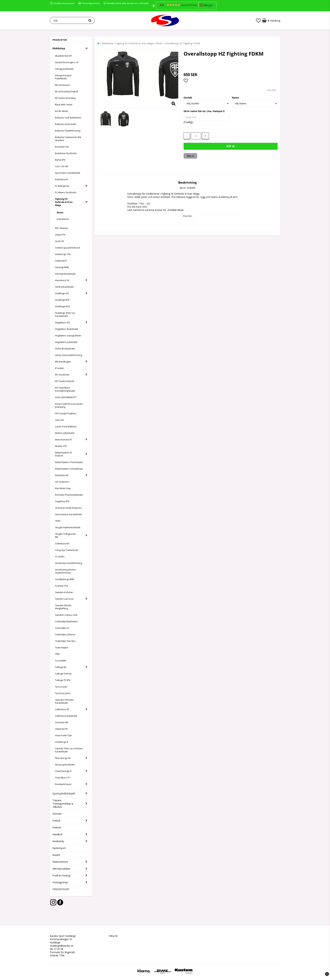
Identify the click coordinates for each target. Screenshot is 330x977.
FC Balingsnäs (62, 185)
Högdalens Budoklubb (66, 329)
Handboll (57, 834)
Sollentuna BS (62, 543)
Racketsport (59, 848)
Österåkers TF (62, 777)
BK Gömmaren (62, 84)
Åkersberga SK (63, 758)
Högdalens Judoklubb (66, 342)
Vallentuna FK (62, 709)
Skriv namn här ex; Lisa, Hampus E (204, 111)
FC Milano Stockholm (65, 192)
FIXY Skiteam (61, 228)
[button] (186, 6)
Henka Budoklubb (64, 286)
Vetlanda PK (61, 728)
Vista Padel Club (63, 735)
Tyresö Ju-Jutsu (62, 693)
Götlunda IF (61, 260)
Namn (235, 97)
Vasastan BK (61, 722)
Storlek (188, 97)
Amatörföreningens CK (67, 62)
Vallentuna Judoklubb (66, 715)
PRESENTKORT (61, 889)
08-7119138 (56, 949)
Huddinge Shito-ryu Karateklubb (65, 314)
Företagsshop (60, 882)
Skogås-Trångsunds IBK (65, 535)
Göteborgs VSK (63, 254)
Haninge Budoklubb (65, 273)
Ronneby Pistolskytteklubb (69, 494)
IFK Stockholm (62, 374)
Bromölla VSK (62, 146)
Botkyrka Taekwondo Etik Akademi (68, 139)
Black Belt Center (64, 104)
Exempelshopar (63, 784)
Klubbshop (58, 48)
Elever (60, 212)
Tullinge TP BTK (63, 680)
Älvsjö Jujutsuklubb (65, 764)
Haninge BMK (62, 267)
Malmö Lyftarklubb (64, 433)
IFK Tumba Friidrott (64, 381)
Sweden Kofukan (64, 592)
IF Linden (59, 368)
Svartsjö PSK (61, 585)
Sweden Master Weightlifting (63, 607)
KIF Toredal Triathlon (65, 413)
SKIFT (57, 520)
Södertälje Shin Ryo (65, 641)
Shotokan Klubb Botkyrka (68, 507)
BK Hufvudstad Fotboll (66, 91)
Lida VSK (59, 419)
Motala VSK (61, 446)
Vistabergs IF (61, 741)
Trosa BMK (60, 660)
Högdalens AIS (62, 322)
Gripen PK (60, 234)
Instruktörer (63, 219)
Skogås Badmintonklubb (67, 527)
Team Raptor (61, 647)
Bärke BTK (60, 159)
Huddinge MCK (62, 306)
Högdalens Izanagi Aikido (68, 335)
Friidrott (56, 827)
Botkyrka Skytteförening (67, 130)
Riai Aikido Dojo (63, 488)
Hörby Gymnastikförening (68, 355)
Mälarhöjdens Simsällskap (69, 468)
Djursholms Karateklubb (67, 172)
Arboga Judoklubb (64, 68)
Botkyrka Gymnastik (65, 124)
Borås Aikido (61, 111)
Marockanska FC (63, 439)
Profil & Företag (61, 875)
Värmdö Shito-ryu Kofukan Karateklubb (69, 750)
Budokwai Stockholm (66, 153)
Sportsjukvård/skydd (63, 793)
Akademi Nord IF (63, 55)
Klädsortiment (60, 861)
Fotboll (56, 820)
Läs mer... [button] (272, 90)
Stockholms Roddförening (68, 563)
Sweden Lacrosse (64, 598)
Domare (57, 813)
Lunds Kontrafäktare (66, 426)
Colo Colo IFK (61, 166)
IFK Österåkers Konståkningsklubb (65, 389)
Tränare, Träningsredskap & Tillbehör (62, 803)
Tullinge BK (60, 667)
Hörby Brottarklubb (65, 348)
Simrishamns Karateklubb (68, 514)
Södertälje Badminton (66, 621)
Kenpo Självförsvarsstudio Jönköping (69, 405)
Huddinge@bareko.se (61, 945)
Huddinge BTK (62, 299)
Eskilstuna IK (61, 179)
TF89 (57, 654)
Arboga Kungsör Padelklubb (63, 77)
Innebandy (58, 841)
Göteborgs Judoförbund (67, 247)
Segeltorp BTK (62, 501)
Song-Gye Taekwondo (66, 550)
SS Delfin (59, 556)
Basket (56, 855)
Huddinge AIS (62, 293)
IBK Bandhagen (63, 361)
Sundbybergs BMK (64, 579)
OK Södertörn (62, 481)
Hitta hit (113, 936)
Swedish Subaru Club (66, 614)
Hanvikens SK (62, 280)
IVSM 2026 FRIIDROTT (65, 397)
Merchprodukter (61, 868)
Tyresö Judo (61, 686)
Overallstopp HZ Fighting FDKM (182, 43)
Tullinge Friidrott (63, 673)
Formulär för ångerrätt (62, 952)
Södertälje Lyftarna (65, 634)
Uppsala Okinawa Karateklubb (64, 701)
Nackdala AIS (62, 475)
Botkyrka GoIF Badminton (68, 117)
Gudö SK (59, 241)
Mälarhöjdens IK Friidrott (63, 454)
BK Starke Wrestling (65, 98)
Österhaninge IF (63, 771)
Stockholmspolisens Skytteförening (65, 571)
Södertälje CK (62, 627)
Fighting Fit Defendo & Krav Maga (64, 202)
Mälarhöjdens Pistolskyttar (69, 462)
